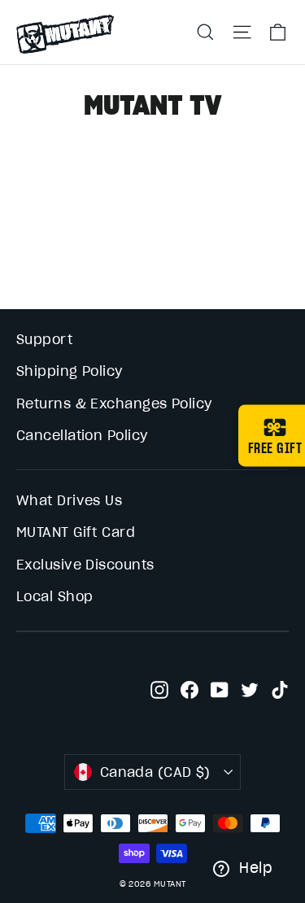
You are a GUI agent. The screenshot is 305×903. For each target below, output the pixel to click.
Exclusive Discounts (85, 565)
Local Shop (55, 596)
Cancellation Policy (82, 435)
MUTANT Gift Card (75, 532)
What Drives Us (69, 500)
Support (44, 339)
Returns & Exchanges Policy (114, 403)
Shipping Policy (69, 371)
